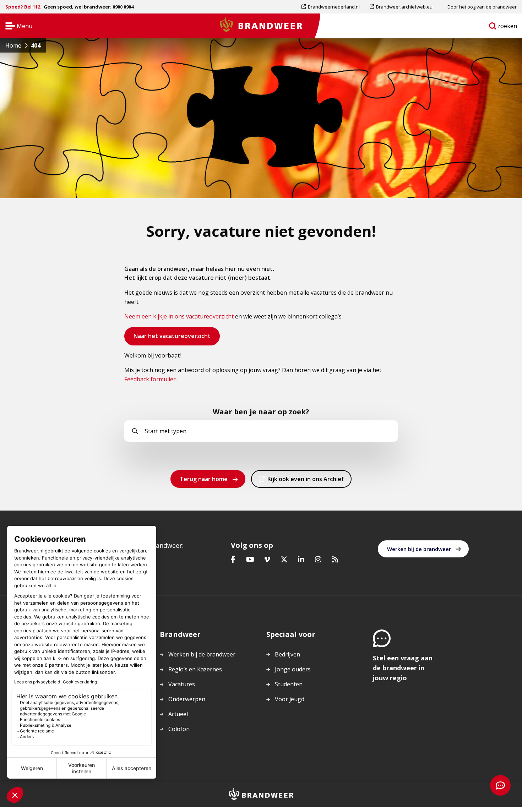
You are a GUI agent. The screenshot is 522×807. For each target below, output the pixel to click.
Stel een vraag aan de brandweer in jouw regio (403, 668)
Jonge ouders (293, 669)
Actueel (178, 714)
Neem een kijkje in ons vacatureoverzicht (179, 316)
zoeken (507, 27)
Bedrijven (287, 654)
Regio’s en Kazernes (195, 669)
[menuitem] (333, 6)
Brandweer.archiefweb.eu (404, 8)
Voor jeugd (289, 699)
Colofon (179, 729)
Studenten (289, 684)
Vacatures (181, 684)
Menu (16, 26)
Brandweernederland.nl (334, 8)
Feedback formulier (150, 379)
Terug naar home (204, 479)
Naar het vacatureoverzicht (172, 338)
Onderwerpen (186, 699)
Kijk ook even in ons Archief (305, 481)
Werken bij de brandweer (419, 548)
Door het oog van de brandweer (482, 7)
